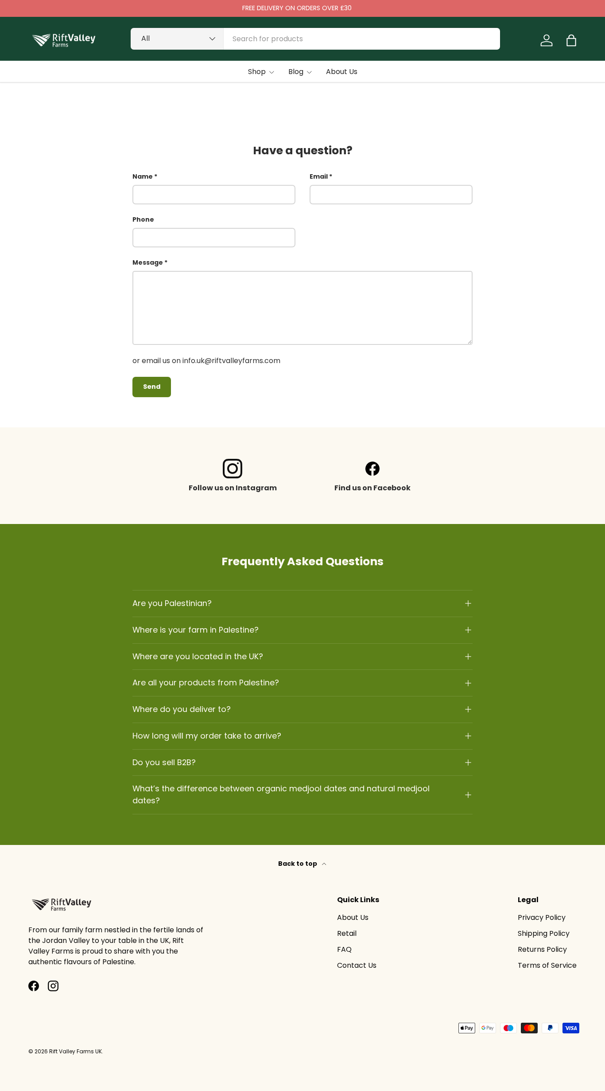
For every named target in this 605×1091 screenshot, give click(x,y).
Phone (143, 219)
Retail (347, 933)
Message (147, 262)
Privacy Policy (542, 917)
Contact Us (356, 965)
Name (142, 176)
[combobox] (315, 39)
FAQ (344, 949)
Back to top (298, 863)
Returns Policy (542, 949)
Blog (295, 71)
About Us (341, 71)
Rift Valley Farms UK (75, 1051)
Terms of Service (547, 965)
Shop (257, 71)
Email (319, 176)
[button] (571, 40)
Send (151, 386)
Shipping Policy (544, 933)
